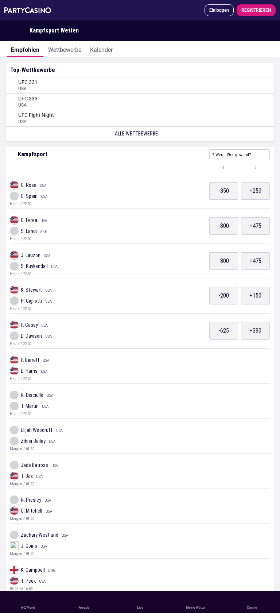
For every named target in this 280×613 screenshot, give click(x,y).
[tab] (25, 49)
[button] (140, 168)
